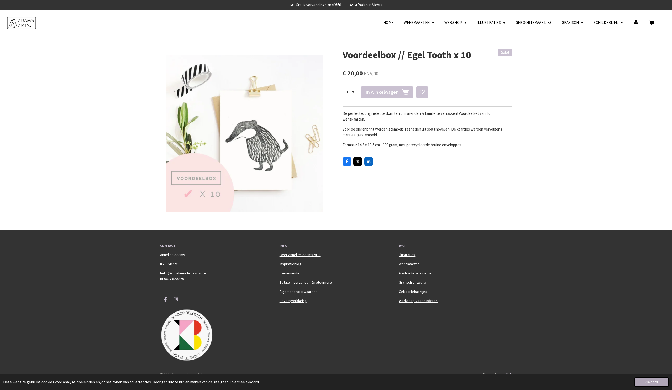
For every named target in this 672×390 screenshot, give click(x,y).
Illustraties (407, 254)
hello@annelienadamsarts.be (183, 273)
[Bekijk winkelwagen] (652, 22)
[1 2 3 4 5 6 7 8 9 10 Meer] (350, 92)
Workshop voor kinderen (418, 300)
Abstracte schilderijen (416, 273)
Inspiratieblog (290, 264)
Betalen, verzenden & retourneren (307, 282)
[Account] (636, 22)
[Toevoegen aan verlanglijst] (422, 92)
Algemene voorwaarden (298, 291)
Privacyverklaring (293, 300)
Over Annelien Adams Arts (300, 254)
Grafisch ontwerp (412, 282)
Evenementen (290, 273)
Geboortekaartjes (413, 291)
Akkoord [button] (651, 382)
